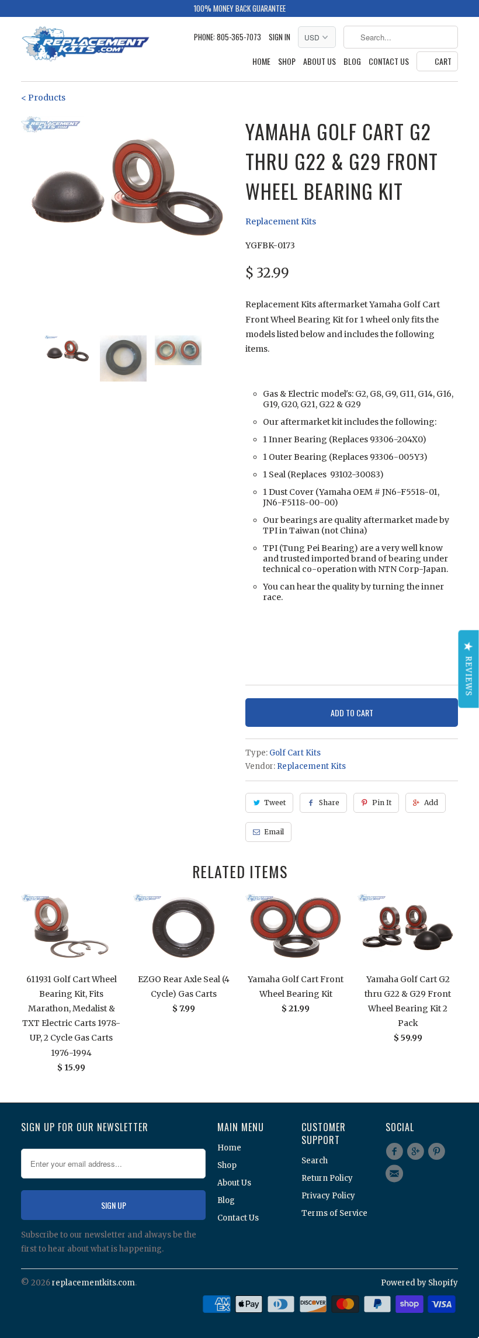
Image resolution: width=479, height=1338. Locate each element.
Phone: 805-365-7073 (227, 37)
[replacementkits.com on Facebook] (396, 1151)
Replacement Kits (280, 221)
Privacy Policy (328, 1196)
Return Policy (327, 1178)
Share (329, 802)
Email (274, 831)
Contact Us (389, 61)
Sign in (279, 37)
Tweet (275, 802)
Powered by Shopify (419, 1283)
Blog (352, 61)
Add (431, 802)
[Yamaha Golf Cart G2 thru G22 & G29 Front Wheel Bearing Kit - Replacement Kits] (127, 187)
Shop (287, 61)
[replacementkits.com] (85, 45)
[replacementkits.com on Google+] (417, 1151)
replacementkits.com (93, 1283)
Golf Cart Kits (295, 753)
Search (314, 1161)
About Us (319, 61)
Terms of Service (334, 1213)
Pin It (381, 802)
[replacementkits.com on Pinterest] (438, 1151)
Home (261, 61)
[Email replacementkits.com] (396, 1174)
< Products (43, 97)
